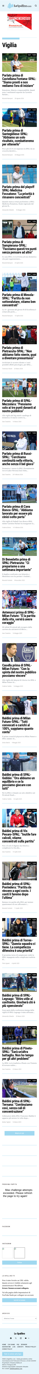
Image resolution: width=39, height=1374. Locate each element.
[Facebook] (10, 1338)
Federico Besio (6, 527)
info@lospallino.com (16, 1368)
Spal (29, 55)
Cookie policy (7, 1349)
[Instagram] (20, 1338)
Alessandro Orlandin (8, 210)
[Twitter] (15, 1338)
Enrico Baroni (6, 742)
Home (4, 1344)
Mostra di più (19, 1133)
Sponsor (24, 1344)
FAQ (18, 1344)
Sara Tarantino (6, 421)
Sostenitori (6, 1347)
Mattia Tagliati (6, 1122)
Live (13, 1347)
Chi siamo (11, 1344)
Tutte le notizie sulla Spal (12, 1354)
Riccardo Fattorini (7, 580)
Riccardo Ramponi (7, 98)
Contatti (20, 1347)
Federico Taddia (6, 686)
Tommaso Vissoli (7, 369)
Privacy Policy (30, 1347)
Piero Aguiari (6, 963)
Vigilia (34, 55)
